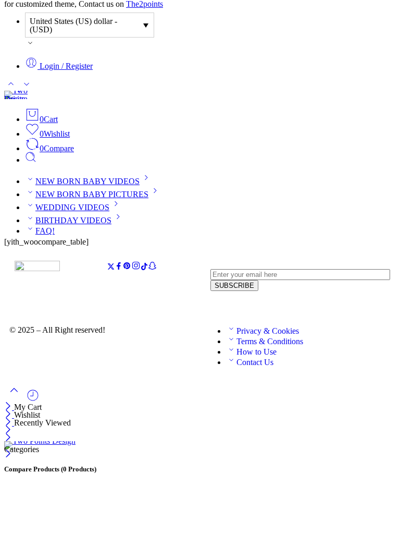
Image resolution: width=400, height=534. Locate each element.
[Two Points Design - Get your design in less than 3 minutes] (16, 98)
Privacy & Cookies (267, 330)
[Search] (30, 159)
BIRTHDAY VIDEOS (73, 220)
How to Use (256, 351)
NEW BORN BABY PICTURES (91, 194)
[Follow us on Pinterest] (127, 267)
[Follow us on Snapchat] (152, 267)
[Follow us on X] (111, 267)
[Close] (9, 407)
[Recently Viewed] (33, 399)
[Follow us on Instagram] (136, 267)
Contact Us (254, 362)
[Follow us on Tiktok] (144, 267)
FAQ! (45, 230)
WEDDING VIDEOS (72, 207)
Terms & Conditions (269, 341)
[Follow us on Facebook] (119, 267)
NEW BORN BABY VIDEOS (87, 181)
